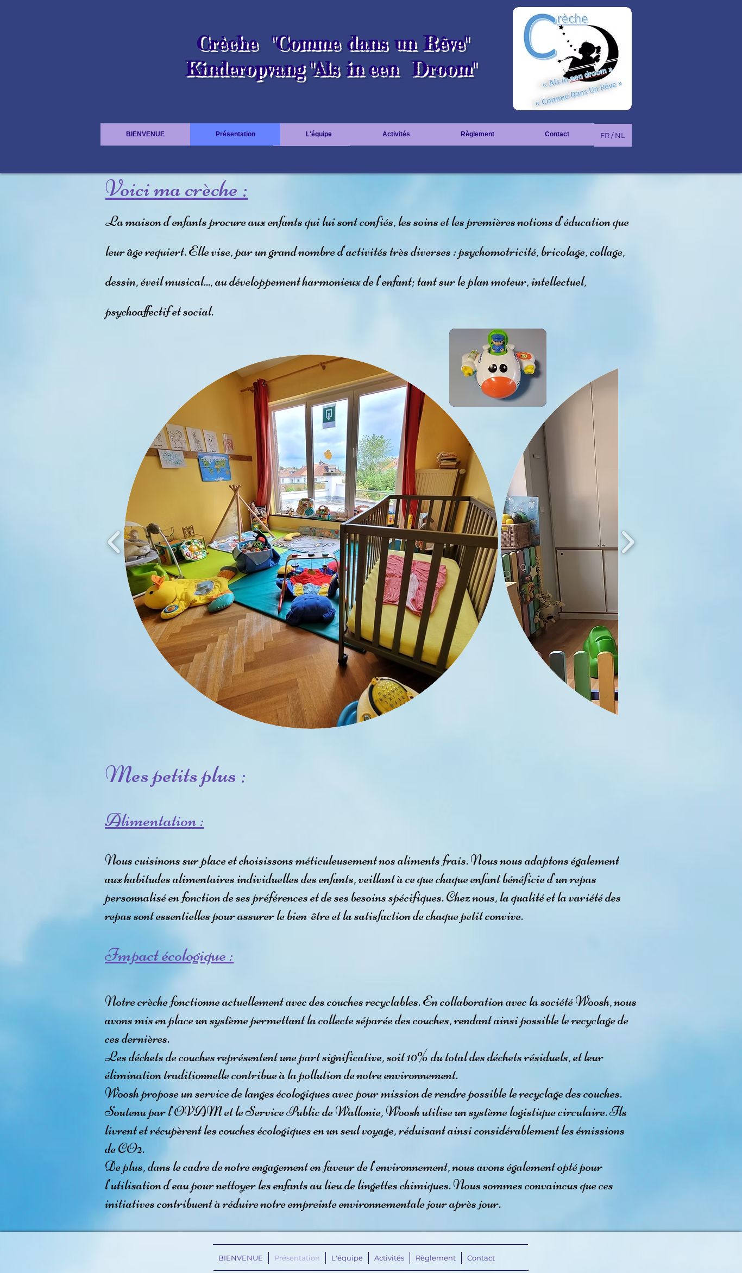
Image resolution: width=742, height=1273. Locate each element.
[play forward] (627, 542)
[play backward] (114, 542)
